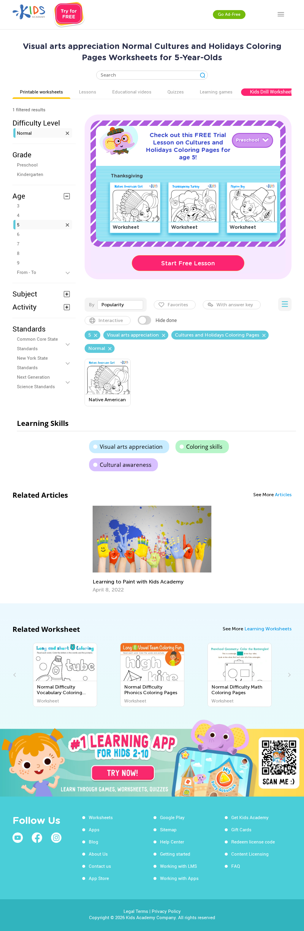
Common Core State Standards (37, 343)
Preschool (27, 165)
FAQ (235, 866)
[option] (152, 549)
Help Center (172, 842)
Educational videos (131, 92)
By (91, 304)
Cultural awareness (125, 465)
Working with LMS (178, 866)
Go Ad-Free (229, 14)
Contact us (100, 866)
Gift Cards (241, 829)
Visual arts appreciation (131, 447)
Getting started (175, 854)
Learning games (216, 92)
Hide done (166, 320)
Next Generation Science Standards (36, 381)
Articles (283, 494)
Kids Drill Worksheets (272, 91)
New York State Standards (32, 362)
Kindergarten (30, 174)
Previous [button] (15, 675)
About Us (98, 854)
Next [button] (289, 675)
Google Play (172, 817)
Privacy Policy (166, 911)
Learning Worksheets (268, 629)
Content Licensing (250, 854)
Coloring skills (204, 447)
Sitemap (168, 829)
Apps (94, 829)
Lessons (87, 92)
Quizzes (175, 92)
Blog (93, 842)
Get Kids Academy (250, 817)
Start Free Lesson (188, 263)
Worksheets (101, 817)
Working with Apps (179, 878)
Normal (24, 133)
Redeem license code (253, 842)
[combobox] (120, 305)
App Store (99, 878)
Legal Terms (136, 911)
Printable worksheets (41, 92)
